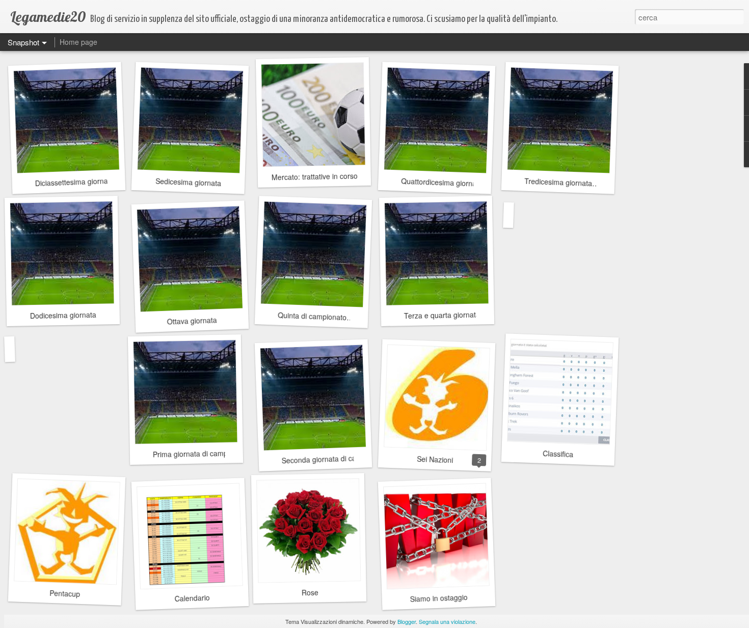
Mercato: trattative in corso (314, 176)
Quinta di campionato (312, 316)
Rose (309, 592)
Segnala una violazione (447, 621)
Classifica (558, 453)
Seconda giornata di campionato (333, 458)
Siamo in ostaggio (439, 598)
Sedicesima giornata (188, 182)
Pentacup (65, 593)
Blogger (406, 621)
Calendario (192, 598)
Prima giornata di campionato (200, 453)
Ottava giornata (192, 320)
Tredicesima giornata (558, 182)
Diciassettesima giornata (74, 181)
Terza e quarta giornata (442, 315)
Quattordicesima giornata (442, 182)
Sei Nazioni (434, 459)
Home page (78, 42)
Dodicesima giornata (63, 315)
